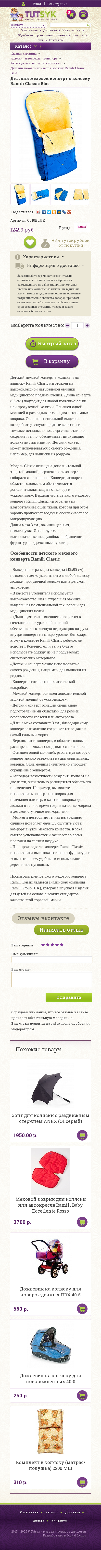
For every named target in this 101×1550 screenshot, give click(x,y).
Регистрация (57, 4)
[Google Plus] (69, 212)
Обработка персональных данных (42, 35)
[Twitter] (48, 212)
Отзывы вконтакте (43, 918)
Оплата (38, 1521)
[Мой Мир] (59, 212)
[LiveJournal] (64, 212)
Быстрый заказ (57, 343)
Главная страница (24, 53)
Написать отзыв (61, 929)
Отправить (69, 997)
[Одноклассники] (54, 212)
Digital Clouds (76, 1535)
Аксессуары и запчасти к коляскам (36, 63)
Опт (40, 40)
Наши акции (71, 30)
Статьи (78, 35)
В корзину (57, 361)
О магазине (29, 30)
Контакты (56, 40)
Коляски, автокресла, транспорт (34, 58)
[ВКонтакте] (43, 212)
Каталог (51, 1512)
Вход (37, 4)
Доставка (50, 30)
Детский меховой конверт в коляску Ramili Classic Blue (48, 70)
